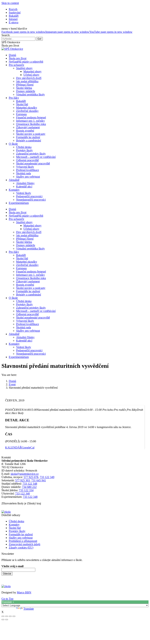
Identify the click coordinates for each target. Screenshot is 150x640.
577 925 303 (22, 480)
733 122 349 (47, 477)
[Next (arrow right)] (6, 619)
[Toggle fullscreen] (10, 616)
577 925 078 (31, 477)
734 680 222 (29, 486)
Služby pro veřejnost (21, 537)
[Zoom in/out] (13, 616)
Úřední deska (16, 521)
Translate (28, 608)
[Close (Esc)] (2, 616)
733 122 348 (29, 483)
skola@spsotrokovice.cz (25, 473)
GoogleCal (28, 447)
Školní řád (15, 527)
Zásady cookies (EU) (21, 547)
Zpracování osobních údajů (24, 544)
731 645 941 (38, 480)
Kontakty (14, 524)
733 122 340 (22, 493)
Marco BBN (24, 592)
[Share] (6, 616)
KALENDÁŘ (13, 447)
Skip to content (10, 3)
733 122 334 (26, 490)
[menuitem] (13, 9)
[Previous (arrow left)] (2, 619)
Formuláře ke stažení (21, 534)
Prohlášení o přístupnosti (23, 541)
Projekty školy (17, 531)
